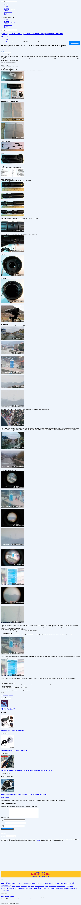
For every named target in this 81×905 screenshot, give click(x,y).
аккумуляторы (16, 886)
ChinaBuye (8, 41)
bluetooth (11, 883)
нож (10, 888)
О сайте (6, 13)
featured (25, 883)
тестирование (60, 888)
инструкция (51, 886)
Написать (6, 14)
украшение (66, 888)
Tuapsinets (3, 49)
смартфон (36, 888)
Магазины (3, 836)
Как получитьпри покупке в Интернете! (40, 874)
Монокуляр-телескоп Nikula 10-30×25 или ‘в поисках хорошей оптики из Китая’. (27, 770)
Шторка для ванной (8, 708)
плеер (26, 888)
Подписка (6, 8)
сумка (51, 888)
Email (2, 823)
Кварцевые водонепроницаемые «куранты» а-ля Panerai (24, 794)
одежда (17, 888)
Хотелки (6, 10)
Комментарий (5, 817)
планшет (22, 888)
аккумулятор (6, 886)
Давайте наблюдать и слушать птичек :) (14, 750)
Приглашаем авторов (9, 9)
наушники (5, 888)
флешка (71, 888)
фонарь (4, 890)
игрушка (45, 886)
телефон (55, 888)
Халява (71, 883)
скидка (29, 888)
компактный (62, 886)
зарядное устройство (37, 886)
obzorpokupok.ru (35, 883)
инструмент (56, 886)
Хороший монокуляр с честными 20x (12, 730)
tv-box (46, 883)
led (28, 883)
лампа (71, 886)
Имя (2, 820)
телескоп (11, 695)
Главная (6, 4)
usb (50, 883)
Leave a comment (24, 49)
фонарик (75, 888)
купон (68, 886)
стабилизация (46, 888)
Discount (21, 883)
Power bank (42, 883)
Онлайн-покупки (8, 12)
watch (52, 883)
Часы (75, 883)
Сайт (2, 826)
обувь (12, 888)
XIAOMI (56, 883)
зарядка (30, 886)
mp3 (30, 883)
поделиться (38, 840)
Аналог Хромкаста (7, 709)
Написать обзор (75, 43)
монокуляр (5, 695)
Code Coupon (16, 883)
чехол (8, 890)
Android (4, 883)
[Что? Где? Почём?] (6, 36)
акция (22, 886)
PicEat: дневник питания (7, 896)
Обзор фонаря (64, 883)
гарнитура (25, 886)
